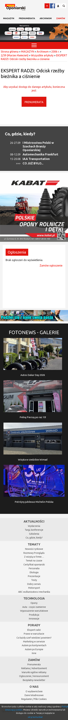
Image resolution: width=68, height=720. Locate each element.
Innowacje (34, 618)
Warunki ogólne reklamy (34, 672)
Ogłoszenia (17, 252)
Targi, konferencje (34, 529)
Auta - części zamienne (34, 607)
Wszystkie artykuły (42, 55)
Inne (34, 653)
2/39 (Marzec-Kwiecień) (14, 55)
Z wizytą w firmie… (34, 556)
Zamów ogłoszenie (51, 265)
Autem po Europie (34, 649)
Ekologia (34, 572)
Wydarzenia (34, 526)
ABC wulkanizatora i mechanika (34, 591)
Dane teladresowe (34, 695)
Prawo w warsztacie (34, 633)
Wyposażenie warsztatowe (34, 610)
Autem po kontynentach (34, 645)
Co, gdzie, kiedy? (20, 134)
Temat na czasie (34, 560)
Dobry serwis (34, 584)
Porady (34, 625)
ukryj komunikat (35, 717)
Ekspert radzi (34, 630)
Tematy (34, 544)
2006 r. (55, 51)
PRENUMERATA (34, 102)
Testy (34, 580)
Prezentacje (34, 576)
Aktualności (34, 521)
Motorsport (34, 588)
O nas (34, 686)
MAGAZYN (8, 18)
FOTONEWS (34, 332)
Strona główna (9, 51)
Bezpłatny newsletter (34, 680)
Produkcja (34, 614)
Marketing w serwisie (34, 641)
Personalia (34, 568)
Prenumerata (27, 18)
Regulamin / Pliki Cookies (34, 699)
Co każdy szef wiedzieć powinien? (34, 637)
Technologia (34, 598)
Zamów (60, 18)
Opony (34, 603)
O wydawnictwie (34, 691)
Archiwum (46, 18)
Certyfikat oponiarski (34, 564)
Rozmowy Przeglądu (34, 553)
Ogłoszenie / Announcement (34, 676)
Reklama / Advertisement (34, 668)
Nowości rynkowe (34, 549)
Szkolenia (34, 533)
